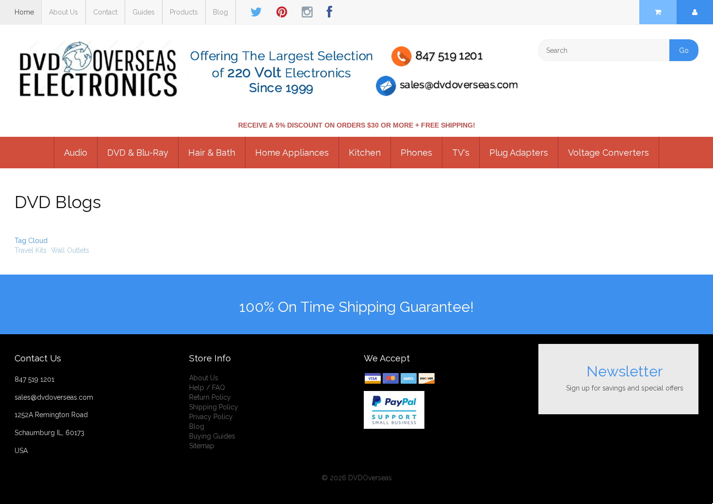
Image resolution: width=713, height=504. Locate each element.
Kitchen (365, 152)
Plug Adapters (518, 152)
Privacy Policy (211, 417)
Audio (75, 152)
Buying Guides (212, 436)
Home (24, 12)
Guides (143, 12)
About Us (63, 12)
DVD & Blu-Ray (137, 152)
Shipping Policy (213, 407)
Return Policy (210, 397)
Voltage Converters (608, 152)
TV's (461, 152)
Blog (220, 12)
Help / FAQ (207, 387)
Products (184, 12)
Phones (416, 152)
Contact (105, 12)
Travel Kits (31, 250)
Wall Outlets (70, 250)
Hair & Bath (211, 152)
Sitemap (201, 446)
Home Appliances (292, 152)
